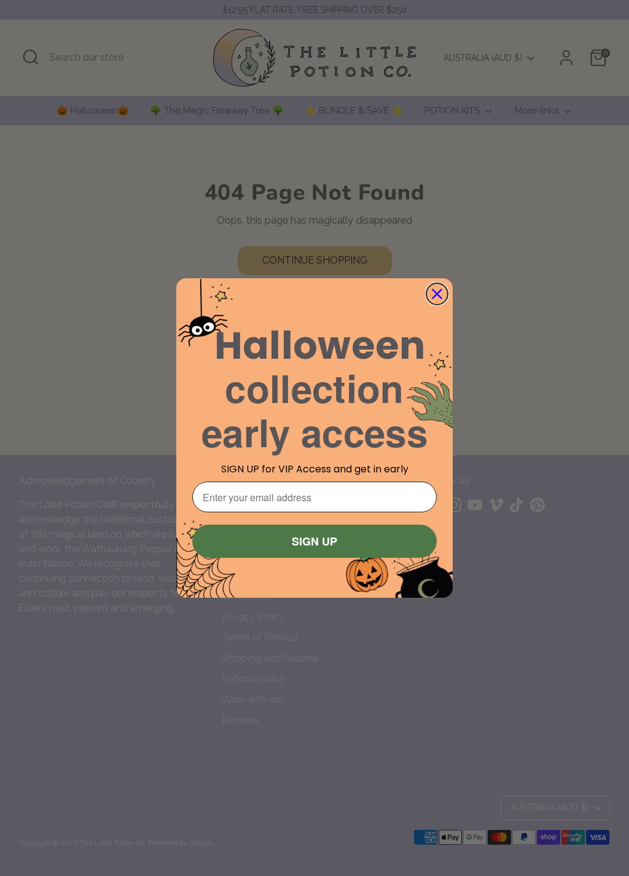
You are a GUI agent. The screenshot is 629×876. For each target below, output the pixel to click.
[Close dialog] (437, 294)
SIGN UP (314, 541)
